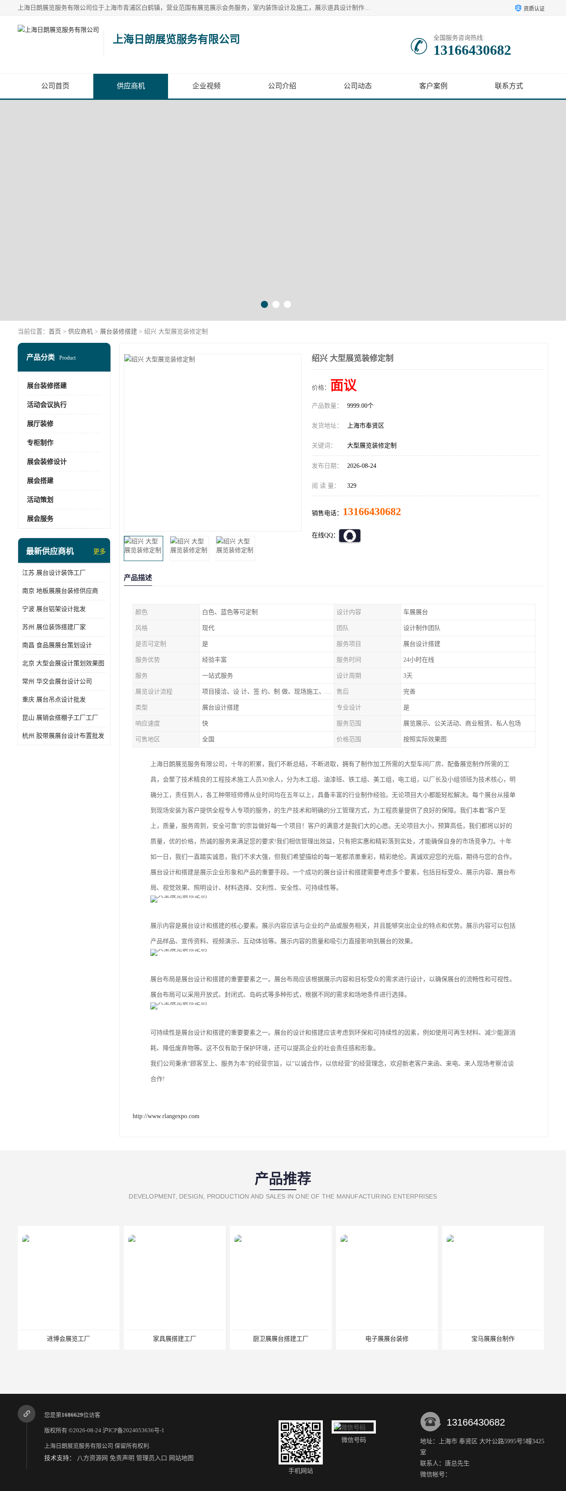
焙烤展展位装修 (493, 1338)
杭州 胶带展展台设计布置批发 (63, 735)
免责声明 (122, 1458)
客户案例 (433, 86)
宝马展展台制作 (387, 1338)
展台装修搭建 (118, 331)
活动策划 (40, 499)
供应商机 (131, 86)
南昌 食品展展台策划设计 (57, 645)
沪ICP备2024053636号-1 (133, 1430)
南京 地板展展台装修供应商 (60, 591)
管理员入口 (151, 1458)
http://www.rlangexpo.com (166, 1116)
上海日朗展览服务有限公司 (78, 1445)
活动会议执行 (47, 404)
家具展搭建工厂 (68, 1338)
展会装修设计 (47, 461)
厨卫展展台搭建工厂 (175, 1338)
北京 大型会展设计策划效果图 (63, 663)
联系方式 (509, 86)
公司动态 (358, 86)
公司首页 (55, 86)
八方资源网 (92, 1458)
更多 (99, 551)
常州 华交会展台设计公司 (57, 681)
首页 (55, 331)
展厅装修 (40, 423)
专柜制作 (40, 442)
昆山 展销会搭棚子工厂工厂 (60, 717)
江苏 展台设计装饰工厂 (54, 572)
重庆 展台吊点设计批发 (54, 699)
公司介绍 (282, 86)
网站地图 (181, 1458)
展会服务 (40, 518)
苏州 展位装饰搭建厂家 (54, 627)
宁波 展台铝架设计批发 (54, 609)
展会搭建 (40, 480)
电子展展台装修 (280, 1338)
